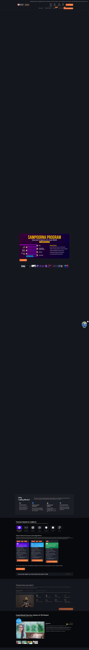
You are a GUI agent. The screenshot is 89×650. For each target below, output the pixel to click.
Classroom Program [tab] (19, 588)
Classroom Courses (48, 8)
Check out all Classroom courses (65, 606)
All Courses (40, 8)
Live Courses (61, 8)
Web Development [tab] (39, 531)
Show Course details (22, 560)
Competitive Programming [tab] (26, 531)
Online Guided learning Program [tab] (41, 588)
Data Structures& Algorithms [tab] (19, 531)
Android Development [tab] (46, 531)
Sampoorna (55, 8)
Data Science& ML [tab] (53, 531)
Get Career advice (20, 568)
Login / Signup (69, 4)
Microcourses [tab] (59, 531)
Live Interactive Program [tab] (29, 588)
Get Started (23, 260)
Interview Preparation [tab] (33, 531)
